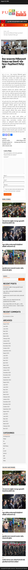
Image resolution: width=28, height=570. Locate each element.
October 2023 (6, 406)
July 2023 (5, 414)
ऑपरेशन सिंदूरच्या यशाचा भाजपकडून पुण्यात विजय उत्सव (20, 140)
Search (5, 276)
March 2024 (6, 394)
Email (5, 180)
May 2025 (5, 360)
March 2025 (6, 365)
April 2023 (5, 421)
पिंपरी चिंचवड (5, 446)
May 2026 (5, 331)
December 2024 (7, 372)
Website (5, 184)
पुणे (2, 56)
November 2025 (7, 345)
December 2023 (7, 401)
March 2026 (6, 336)
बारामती (4, 451)
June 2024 (5, 387)
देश (3, 441)
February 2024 (6, 397)
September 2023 (7, 409)
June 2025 (5, 358)
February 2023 (6, 426)
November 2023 (7, 404)
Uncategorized (6, 436)
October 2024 (6, 377)
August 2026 (6, 324)
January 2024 (6, 399)
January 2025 (6, 370)
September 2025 (7, 350)
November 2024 (7, 375)
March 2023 (6, 423)
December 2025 (7, 343)
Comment (6, 157)
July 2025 (5, 355)
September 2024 (7, 380)
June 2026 (5, 328)
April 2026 (5, 333)
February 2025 (6, 367)
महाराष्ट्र (5, 453)
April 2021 (5, 428)
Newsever (18, 568)
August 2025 (6, 353)
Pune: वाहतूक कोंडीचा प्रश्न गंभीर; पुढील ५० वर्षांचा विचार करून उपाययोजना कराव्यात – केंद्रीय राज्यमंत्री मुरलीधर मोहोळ (13, 305)
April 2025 (5, 362)
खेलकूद (4, 438)
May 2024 (5, 389)
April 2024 (5, 392)
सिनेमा (4, 460)
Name (5, 175)
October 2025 (6, 348)
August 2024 (6, 382)
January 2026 (6, 341)
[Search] (24, 25)
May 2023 (5, 418)
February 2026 (6, 338)
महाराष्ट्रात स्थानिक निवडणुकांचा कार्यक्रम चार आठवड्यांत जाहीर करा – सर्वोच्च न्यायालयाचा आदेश (7, 142)
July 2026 (5, 326)
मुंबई (4, 455)
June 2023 (5, 416)
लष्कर (4, 458)
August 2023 (6, 411)
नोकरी (4, 443)
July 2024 (5, 384)
